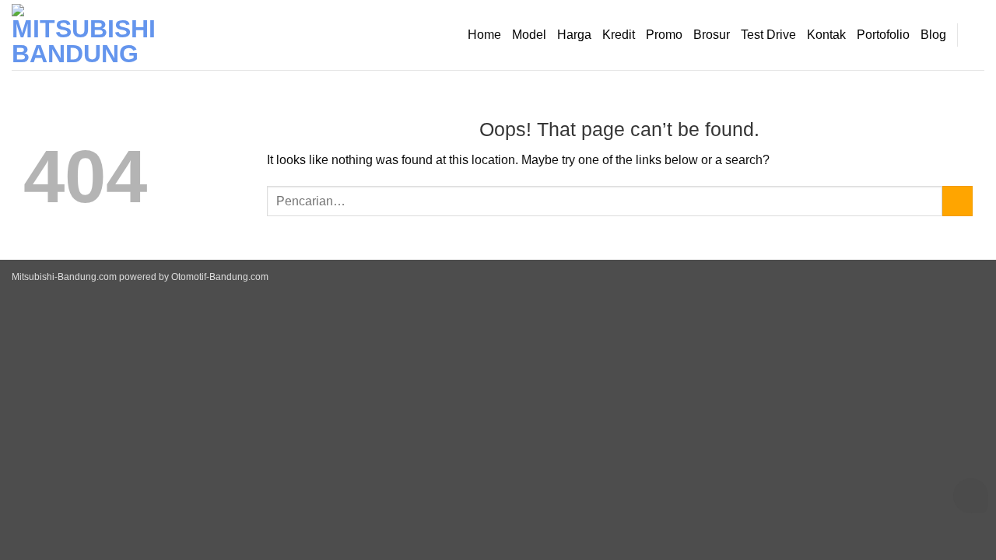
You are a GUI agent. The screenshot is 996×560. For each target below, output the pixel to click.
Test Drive (768, 34)
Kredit (618, 34)
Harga (574, 34)
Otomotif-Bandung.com (219, 276)
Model (529, 34)
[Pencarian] (977, 34)
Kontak (826, 34)
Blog (933, 34)
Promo (664, 34)
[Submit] (957, 201)
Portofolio (883, 34)
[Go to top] (964, 538)
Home (484, 34)
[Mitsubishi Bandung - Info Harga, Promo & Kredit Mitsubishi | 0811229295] (89, 35)
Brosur (711, 34)
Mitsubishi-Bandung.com (64, 276)
